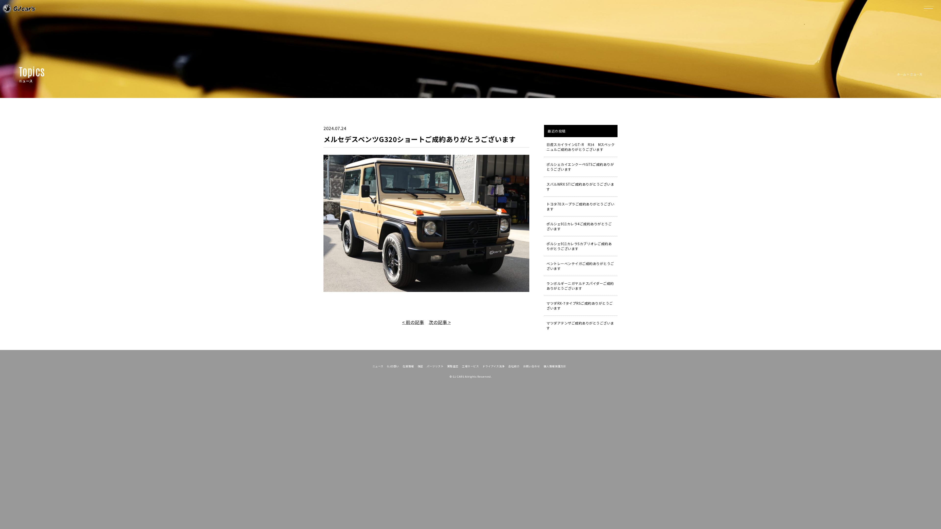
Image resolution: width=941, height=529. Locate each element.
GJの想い (393, 366)
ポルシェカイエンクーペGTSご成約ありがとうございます (580, 167)
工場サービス (470, 366)
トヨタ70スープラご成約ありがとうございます (580, 206)
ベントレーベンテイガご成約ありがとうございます (580, 266)
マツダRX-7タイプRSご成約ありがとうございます (579, 306)
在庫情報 (408, 366)
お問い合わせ (531, 366)
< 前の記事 (413, 322)
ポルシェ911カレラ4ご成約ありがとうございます (579, 226)
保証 (420, 366)
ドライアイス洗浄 (494, 366)
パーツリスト (435, 366)
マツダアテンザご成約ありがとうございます (580, 325)
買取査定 (452, 366)
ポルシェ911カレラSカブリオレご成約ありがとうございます (579, 246)
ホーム (901, 74)
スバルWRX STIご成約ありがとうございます (580, 187)
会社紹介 (514, 366)
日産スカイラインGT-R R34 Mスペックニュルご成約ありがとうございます (580, 147)
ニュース (378, 366)
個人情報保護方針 (555, 366)
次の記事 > (440, 322)
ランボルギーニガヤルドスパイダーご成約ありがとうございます (580, 286)
